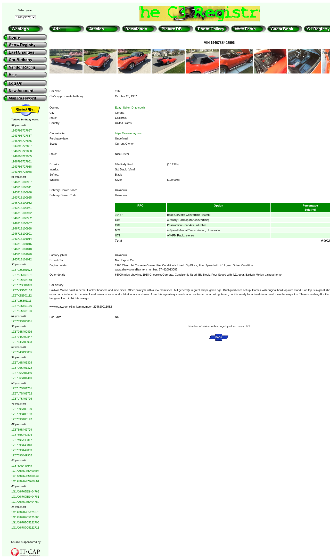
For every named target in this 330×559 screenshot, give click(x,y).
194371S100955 (21, 197)
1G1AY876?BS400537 (25, 476)
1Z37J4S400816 (21, 331)
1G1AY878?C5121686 (25, 517)
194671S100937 (21, 182)
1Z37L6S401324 (21, 362)
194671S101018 (21, 249)
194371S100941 (21, 187)
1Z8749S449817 (21, 439)
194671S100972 (21, 213)
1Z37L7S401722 (21, 393)
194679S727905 (21, 156)
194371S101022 (21, 259)
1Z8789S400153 (21, 414)
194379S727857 (21, 130)
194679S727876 (21, 140)
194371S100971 (21, 207)
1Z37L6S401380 (21, 372)
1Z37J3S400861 (21, 321)
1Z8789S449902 (21, 455)
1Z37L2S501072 (21, 269)
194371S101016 (21, 243)
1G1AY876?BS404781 (25, 496)
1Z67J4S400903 (21, 341)
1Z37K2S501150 (21, 311)
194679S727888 (21, 151)
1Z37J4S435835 (21, 352)
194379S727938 (21, 166)
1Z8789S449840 (21, 445)
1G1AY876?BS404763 (25, 491)
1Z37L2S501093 (21, 285)
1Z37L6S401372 (21, 367)
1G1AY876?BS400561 (25, 481)
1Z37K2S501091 (21, 280)
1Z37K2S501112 (21, 295)
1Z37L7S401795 (21, 398)
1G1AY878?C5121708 (25, 522)
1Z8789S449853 (21, 450)
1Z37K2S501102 (21, 290)
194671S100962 (21, 202)
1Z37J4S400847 (21, 336)
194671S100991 (21, 233)
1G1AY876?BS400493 (25, 470)
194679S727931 (21, 161)
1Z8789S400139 (21, 408)
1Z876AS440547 (21, 465)
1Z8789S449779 (21, 429)
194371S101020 (21, 254)
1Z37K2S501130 (21, 305)
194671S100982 (21, 218)
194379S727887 (21, 145)
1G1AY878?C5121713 (25, 527)
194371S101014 (21, 238)
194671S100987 (21, 223)
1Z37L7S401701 (21, 388)
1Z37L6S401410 (21, 378)
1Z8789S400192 (21, 419)
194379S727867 (21, 135)
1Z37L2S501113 (21, 300)
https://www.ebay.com (128, 133)
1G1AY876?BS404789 (25, 501)
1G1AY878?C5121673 (25, 512)
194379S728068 (21, 171)
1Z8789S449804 (21, 434)
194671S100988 (21, 228)
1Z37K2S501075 (21, 274)
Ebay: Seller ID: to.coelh (130, 107)
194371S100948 (21, 192)
